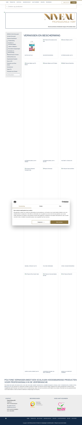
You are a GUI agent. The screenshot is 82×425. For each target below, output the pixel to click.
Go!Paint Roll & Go (11, 56)
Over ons (19, 2)
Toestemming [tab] (22, 206)
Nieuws (68, 418)
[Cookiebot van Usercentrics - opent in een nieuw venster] (62, 202)
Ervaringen (48, 2)
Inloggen (74, 2)
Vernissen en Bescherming (11, 51)
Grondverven (10, 67)
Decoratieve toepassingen (14, 48)
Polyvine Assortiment (12, 38)
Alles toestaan (59, 222)
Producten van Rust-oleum (11, 64)
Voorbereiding (11, 40)
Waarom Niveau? (27, 2)
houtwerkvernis (40, 385)
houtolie (34, 385)
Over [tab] (60, 206)
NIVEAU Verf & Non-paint (13, 34)
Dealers (43, 2)
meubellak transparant (48, 385)
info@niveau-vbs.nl (11, 407)
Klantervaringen (62, 418)
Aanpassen (40, 222)
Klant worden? (35, 2)
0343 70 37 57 (66, 2)
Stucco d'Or (9, 61)
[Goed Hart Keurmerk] (61, 406)
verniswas (55, 385)
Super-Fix (9, 69)
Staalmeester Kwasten (12, 59)
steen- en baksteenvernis (63, 385)
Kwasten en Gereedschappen (12, 43)
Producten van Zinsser (12, 71)
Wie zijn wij (39, 418)
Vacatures (74, 418)
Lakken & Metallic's (12, 46)
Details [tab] (41, 206)
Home (7, 2)
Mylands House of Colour (13, 54)
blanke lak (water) (10, 385)
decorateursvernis (19, 385)
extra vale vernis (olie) (27, 385)
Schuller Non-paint (11, 36)
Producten (12, 2)
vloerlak (70, 385)
